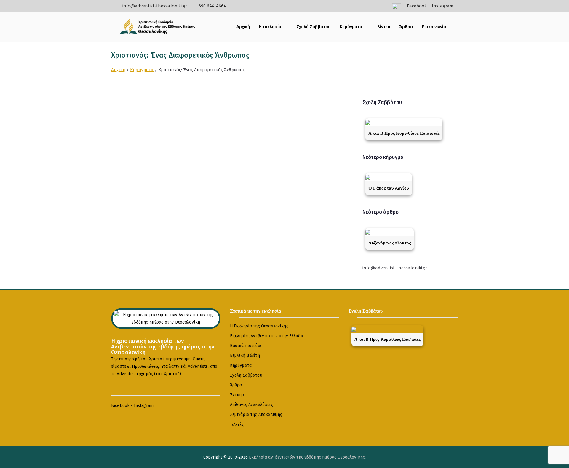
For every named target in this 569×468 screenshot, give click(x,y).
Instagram (144, 405)
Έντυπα (237, 394)
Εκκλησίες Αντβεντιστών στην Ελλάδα (266, 335)
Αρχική (243, 26)
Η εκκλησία (270, 26)
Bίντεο (383, 26)
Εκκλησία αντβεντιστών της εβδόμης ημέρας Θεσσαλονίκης (307, 457)
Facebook (120, 405)
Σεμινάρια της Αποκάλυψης (256, 414)
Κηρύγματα (351, 26)
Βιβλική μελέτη (245, 355)
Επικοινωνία (434, 26)
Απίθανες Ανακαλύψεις (251, 404)
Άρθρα (406, 26)
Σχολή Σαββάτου (313, 26)
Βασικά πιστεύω (245, 345)
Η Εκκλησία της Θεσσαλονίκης (259, 326)
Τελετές (237, 424)
